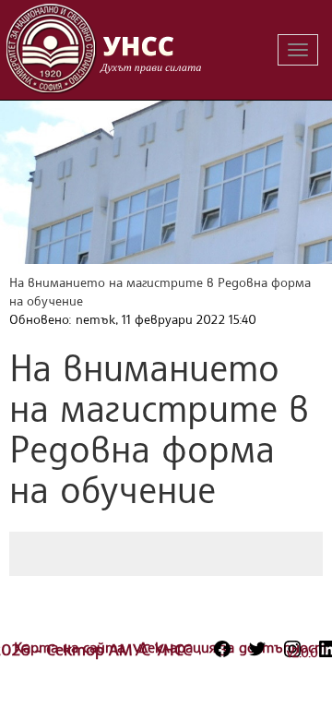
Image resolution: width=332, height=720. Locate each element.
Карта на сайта (71, 647)
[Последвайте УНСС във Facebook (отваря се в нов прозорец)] (222, 649)
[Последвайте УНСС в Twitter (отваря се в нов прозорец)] (257, 649)
